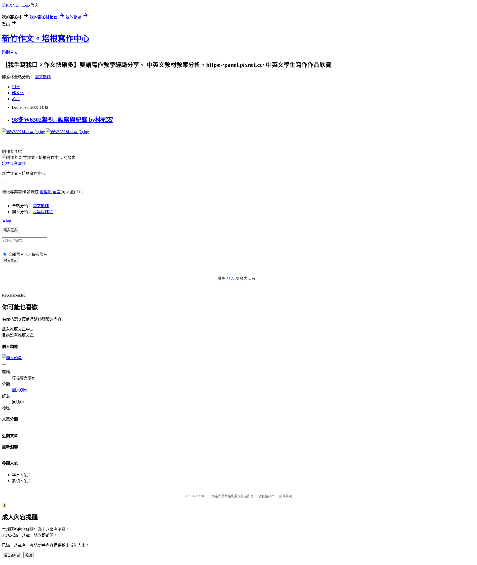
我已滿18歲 (12, 555)
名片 (16, 99)
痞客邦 (46, 192)
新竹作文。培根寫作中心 (45, 38)
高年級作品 (43, 212)
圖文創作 (43, 77)
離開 (28, 555)
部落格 (18, 93)
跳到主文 (10, 52)
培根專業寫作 (14, 163)
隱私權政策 (266, 496)
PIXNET (201, 496)
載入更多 (10, 230)
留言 (57, 192)
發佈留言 (10, 260)
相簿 (16, 87)
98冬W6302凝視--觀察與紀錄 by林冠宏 (62, 119)
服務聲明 (285, 496)
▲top (6, 220)
